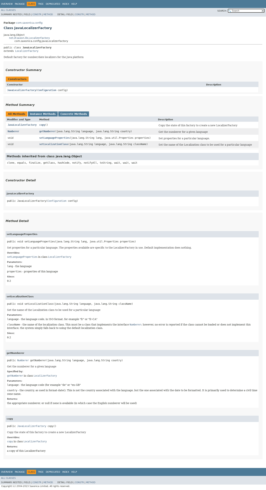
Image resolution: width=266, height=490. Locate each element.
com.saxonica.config (29, 22)
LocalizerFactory (26, 50)
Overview (7, 4)
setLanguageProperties (54, 137)
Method (48, 14)
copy (42, 124)
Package (20, 4)
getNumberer (47, 131)
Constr (36, 14)
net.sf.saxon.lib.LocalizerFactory (29, 37)
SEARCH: (222, 11)
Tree (41, 4)
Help (74, 4)
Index (65, 4)
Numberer (13, 131)
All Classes (8, 10)
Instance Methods (43, 114)
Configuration (46, 90)
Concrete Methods (73, 114)
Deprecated (53, 4)
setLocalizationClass (53, 144)
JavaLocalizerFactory (21, 90)
